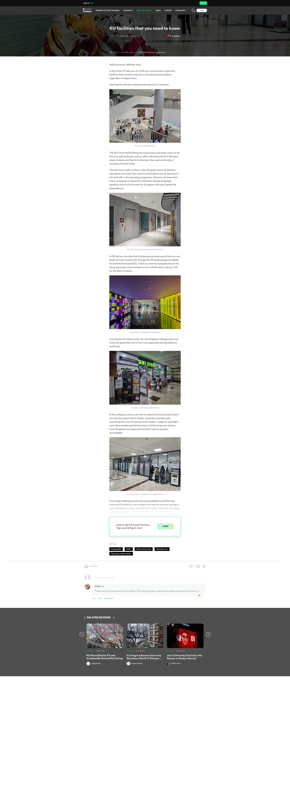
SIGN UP (203, 3)
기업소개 (86, 3)
